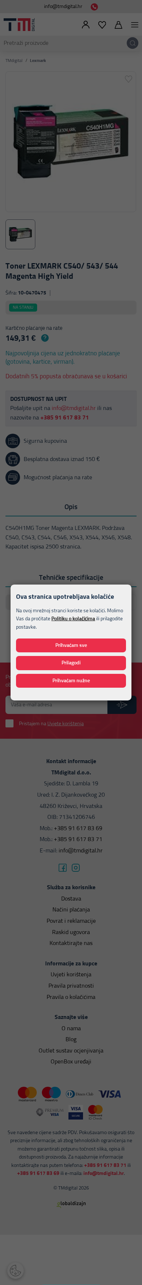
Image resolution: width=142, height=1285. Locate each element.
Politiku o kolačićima (73, 618)
